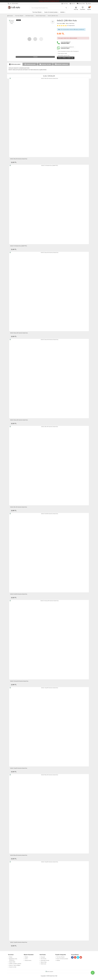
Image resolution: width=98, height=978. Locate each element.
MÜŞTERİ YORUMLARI (61, 64)
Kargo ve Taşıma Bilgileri (14, 965)
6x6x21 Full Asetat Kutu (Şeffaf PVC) (18, 245)
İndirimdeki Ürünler (45, 960)
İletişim (88, 3)
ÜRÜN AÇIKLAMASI (14, 64)
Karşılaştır (75, 51)
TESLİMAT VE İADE (45, 64)
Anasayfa (10, 15)
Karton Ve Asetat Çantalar (51, 12)
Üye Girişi (64, 3)
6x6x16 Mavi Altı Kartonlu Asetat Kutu (18, 855)
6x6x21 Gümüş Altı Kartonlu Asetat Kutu (19, 681)
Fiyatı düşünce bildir (62, 53)
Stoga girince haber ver (65, 57)
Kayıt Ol (72, 3)
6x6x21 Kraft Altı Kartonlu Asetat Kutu (18, 594)
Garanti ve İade (12, 967)
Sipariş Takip (43, 962)
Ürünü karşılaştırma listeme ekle (65, 51)
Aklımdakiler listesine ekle (63, 55)
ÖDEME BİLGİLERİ (29, 64)
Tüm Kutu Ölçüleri (37, 12)
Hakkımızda (43, 963)
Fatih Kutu (71, 23)
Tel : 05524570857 (13, 3)
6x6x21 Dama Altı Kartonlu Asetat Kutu (19, 332)
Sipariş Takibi (81, 3)
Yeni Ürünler (43, 958)
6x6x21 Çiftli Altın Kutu (53, 15)
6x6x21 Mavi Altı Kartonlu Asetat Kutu (18, 158)
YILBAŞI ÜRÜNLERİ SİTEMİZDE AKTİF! (49, 1)
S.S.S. (26, 958)
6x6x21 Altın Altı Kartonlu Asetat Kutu (18, 507)
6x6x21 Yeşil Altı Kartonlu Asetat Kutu (18, 768)
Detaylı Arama (28, 960)
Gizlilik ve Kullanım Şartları (15, 963)
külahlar (62, 12)
